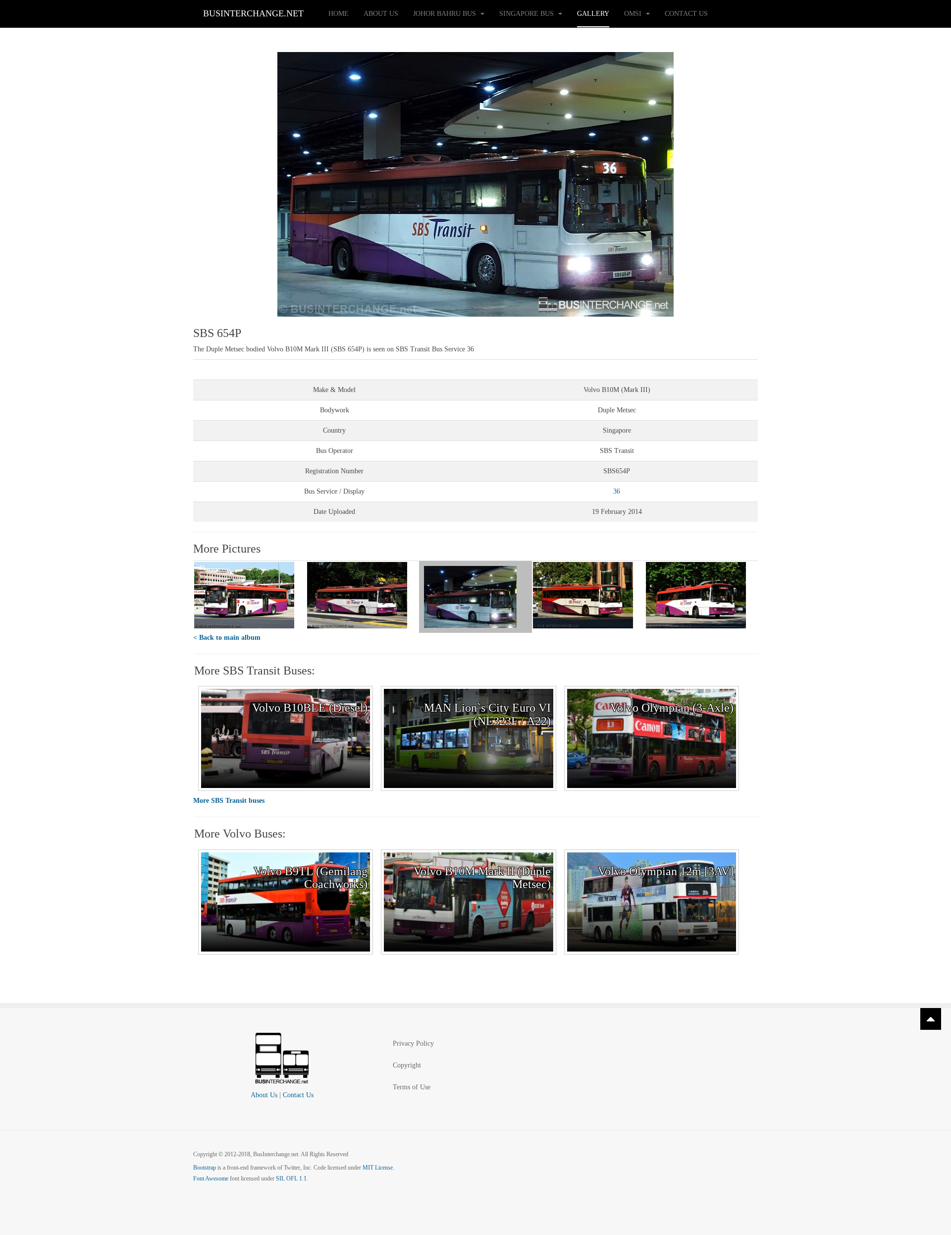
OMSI (633, 13)
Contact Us (686, 13)
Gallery (593, 13)
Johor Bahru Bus (445, 13)
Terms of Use (411, 1087)
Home (338, 13)
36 (616, 491)
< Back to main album (227, 637)
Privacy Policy (413, 1043)
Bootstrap (204, 1167)
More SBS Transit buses (228, 800)
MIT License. (378, 1167)
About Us (381, 13)
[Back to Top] (930, 1019)
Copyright (407, 1065)
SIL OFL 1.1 (291, 1178)
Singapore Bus (527, 13)
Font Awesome (210, 1178)
